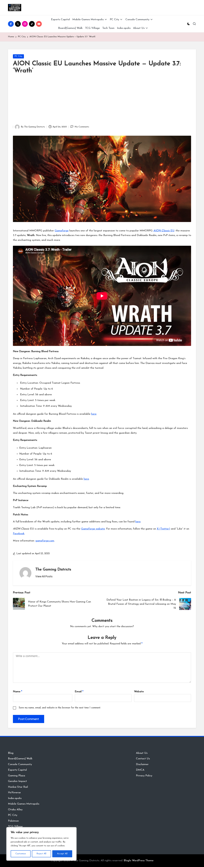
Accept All (62, 854)
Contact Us (143, 758)
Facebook (18, 533)
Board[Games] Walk (20, 758)
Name (17, 691)
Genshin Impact (17, 781)
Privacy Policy (144, 775)
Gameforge (62, 230)
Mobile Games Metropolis (23, 804)
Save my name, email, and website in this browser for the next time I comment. (60, 708)
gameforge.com (44, 540)
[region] (41, 844)
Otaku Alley (15, 809)
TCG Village (15, 826)
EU (163, 230)
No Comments (82, 127)
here (93, 414)
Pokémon (13, 821)
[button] (43, 576)
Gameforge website (93, 528)
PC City (18, 56)
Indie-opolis (15, 798)
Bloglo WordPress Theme (138, 860)
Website (139, 691)
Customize (20, 854)
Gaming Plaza (16, 775)
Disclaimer (142, 764)
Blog (10, 753)
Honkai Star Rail (18, 787)
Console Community (20, 764)
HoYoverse (14, 792)
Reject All (41, 854)
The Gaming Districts (53, 569)
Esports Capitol (17, 770)
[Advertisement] (102, 100)
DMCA (140, 770)
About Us (141, 753)
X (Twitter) (163, 528)
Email (79, 691)
